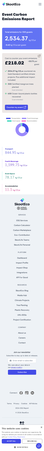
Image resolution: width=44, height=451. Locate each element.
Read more (21, 437)
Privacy (16, 403)
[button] (5, 1)
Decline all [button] (32, 441)
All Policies (33, 403)
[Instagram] (27, 393)
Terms (9, 403)
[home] (11, 4)
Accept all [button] (11, 441)
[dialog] (22, 438)
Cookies (24, 403)
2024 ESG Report (22, 408)
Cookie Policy (12, 437)
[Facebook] (21, 393)
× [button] (41, 427)
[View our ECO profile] (22, 423)
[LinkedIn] (32, 393)
